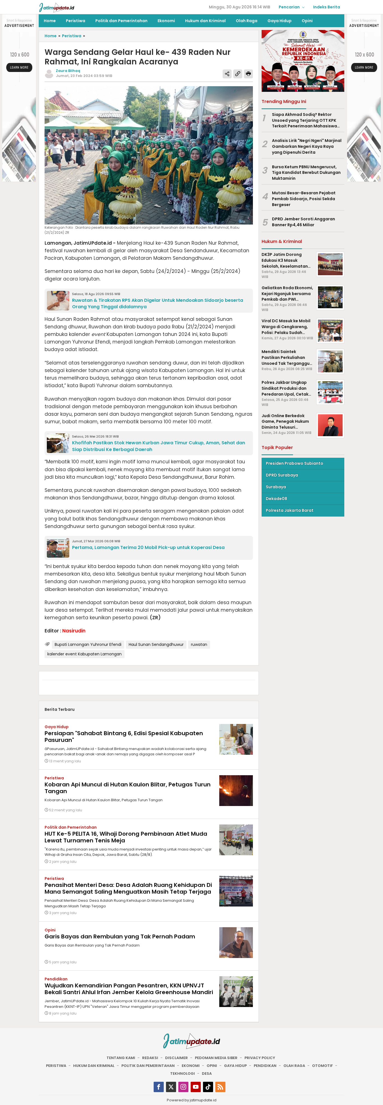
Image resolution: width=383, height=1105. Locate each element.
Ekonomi (191, 1065)
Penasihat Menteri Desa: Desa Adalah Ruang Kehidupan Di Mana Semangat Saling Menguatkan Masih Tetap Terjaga (128, 888)
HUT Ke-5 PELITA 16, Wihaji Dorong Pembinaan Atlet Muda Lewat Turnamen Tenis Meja (126, 837)
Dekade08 (276, 498)
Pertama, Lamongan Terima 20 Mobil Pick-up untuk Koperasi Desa (148, 547)
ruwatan (199, 644)
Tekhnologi (182, 1073)
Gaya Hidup (57, 727)
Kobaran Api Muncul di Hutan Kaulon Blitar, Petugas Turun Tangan (128, 788)
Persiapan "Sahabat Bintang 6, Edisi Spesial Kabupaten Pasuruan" (124, 736)
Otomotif (322, 1065)
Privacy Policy (259, 1057)
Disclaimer (176, 1057)
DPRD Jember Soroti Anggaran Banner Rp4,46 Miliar (303, 222)
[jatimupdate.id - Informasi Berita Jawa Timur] (57, 7)
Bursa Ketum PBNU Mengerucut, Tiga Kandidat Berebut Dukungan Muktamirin (306, 172)
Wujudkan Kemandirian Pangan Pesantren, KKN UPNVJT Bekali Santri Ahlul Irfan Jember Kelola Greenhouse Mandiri (129, 989)
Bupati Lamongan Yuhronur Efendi (88, 644)
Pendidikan (56, 979)
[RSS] (220, 1087)
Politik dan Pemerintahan (71, 827)
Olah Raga (294, 1065)
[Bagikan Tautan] (227, 73)
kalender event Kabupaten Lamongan (84, 654)
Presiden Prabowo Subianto (294, 463)
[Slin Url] (237, 73)
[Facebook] (159, 1087)
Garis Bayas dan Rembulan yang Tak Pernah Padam (120, 936)
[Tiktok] (208, 1087)
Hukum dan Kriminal (93, 1065)
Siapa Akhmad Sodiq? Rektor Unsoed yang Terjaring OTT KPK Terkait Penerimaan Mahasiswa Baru (304, 120)
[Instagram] (183, 1087)
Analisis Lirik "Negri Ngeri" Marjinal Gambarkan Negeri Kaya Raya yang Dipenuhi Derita (307, 146)
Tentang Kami (121, 1057)
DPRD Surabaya (282, 475)
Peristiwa (54, 778)
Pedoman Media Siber (216, 1057)
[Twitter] (171, 1087)
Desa (207, 1073)
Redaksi (150, 1057)
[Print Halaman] (248, 73)
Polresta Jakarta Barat (289, 510)
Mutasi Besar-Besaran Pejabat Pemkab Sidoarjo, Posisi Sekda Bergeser (304, 198)
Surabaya (276, 486)
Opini (50, 930)
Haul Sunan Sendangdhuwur (156, 644)
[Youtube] (196, 1087)
